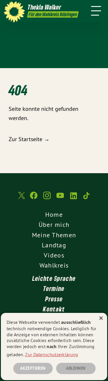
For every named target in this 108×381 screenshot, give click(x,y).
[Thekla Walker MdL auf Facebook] (33, 198)
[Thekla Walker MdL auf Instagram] (47, 198)
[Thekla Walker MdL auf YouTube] (60, 198)
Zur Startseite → (29, 139)
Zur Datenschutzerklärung (51, 354)
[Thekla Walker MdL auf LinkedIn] (73, 198)
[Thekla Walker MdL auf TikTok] (86, 198)
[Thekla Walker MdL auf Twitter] (21, 198)
